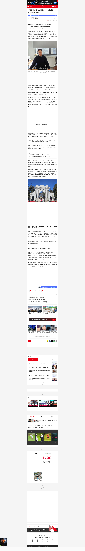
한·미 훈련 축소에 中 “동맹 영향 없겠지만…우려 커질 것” (39, 156)
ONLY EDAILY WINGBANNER (42, 6)
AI (35, 290)
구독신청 (46, 546)
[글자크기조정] (55, 18)
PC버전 (54, 546)
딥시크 (39, 290)
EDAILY (28, 6)
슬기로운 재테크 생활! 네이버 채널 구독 (42, 124)
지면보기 (30, 546)
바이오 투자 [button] (32, 416)
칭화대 (31, 290)
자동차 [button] (52, 416)
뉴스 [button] (32, 359)
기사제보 (38, 546)
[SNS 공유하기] (56, 18)
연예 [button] (52, 359)
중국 (43, 290)
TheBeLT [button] (42, 416)
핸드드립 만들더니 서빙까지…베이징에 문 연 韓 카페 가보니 (40, 154)
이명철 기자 (34, 17)
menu (57, 6)
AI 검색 (54, 6)
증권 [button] (42, 359)
